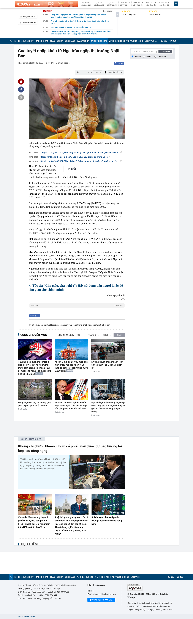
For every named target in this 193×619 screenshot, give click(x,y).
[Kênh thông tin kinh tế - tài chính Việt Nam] (46, 4)
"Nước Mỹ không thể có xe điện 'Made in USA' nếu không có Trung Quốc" (74, 157)
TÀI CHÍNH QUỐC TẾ (99, 41)
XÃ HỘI (17, 41)
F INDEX (172, 41)
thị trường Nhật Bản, (50, 325)
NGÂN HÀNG (70, 41)
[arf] (77, 309)
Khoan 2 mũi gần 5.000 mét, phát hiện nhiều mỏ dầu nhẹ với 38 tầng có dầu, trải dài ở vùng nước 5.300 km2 (71, 366)
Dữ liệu (164, 41)
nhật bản (106, 325)
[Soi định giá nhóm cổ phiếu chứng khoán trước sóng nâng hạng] (108, 504)
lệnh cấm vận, (66, 325)
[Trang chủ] (11, 41)
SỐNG (140, 41)
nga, (90, 325)
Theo (76, 306)
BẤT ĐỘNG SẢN (42, 41)
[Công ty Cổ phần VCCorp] (151, 587)
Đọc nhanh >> (108, 11)
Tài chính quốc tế (62, 63)
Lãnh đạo (162, 56)
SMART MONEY (83, 41)
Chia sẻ (120, 63)
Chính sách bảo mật (26, 617)
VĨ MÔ (111, 41)
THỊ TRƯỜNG (131, 41)
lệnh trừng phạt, (80, 325)
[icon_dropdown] (176, 4)
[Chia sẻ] (21, 89)
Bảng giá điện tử (29, 17)
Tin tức (149, 56)
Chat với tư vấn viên (102, 600)
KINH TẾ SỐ (120, 41)
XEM (119, 335)
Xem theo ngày (66, 335)
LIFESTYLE (149, 41)
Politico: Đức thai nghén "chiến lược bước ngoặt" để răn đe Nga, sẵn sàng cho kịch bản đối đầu (71, 405)
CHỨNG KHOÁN (27, 41)
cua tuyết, (97, 325)
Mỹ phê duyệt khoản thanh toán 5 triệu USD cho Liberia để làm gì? (107, 364)
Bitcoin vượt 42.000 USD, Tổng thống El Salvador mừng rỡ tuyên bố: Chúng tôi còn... (80, 161)
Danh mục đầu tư (29, 23)
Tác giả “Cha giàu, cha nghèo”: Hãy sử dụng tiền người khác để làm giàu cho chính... (80, 152)
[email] (21, 97)
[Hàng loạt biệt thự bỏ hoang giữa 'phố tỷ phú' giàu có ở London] (35, 389)
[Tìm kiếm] (165, 51)
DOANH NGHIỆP (56, 41)
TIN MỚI (71, 169)
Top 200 (179, 577)
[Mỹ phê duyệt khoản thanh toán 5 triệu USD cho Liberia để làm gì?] (108, 349)
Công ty (137, 56)
